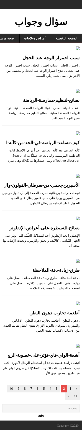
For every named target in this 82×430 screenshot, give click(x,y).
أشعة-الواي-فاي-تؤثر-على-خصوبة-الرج (44, 355)
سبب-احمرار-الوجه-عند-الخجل (51, 57)
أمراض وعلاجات (35, 38)
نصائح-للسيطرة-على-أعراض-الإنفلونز (45, 228)
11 (75, 396)
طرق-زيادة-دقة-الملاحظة (56, 270)
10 (11, 388)
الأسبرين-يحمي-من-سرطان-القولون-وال (41, 185)
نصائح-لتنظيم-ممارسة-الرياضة (51, 100)
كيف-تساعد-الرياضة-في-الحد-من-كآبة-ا (43, 142)
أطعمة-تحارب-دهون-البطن (54, 313)
